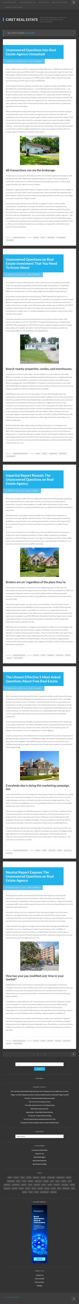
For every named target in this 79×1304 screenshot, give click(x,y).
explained (38, 1181)
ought (44, 1184)
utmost (9, 853)
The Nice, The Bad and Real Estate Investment (39, 1098)
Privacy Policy (39, 1282)
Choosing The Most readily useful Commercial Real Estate (39, 1123)
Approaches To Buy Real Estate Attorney (39, 1112)
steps (59, 1188)
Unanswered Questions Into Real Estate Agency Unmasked (31, 52)
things (25, 1192)
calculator (51, 1177)
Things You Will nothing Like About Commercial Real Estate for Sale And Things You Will (39, 1095)
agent (22, 1177)
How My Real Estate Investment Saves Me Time (39, 1119)
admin (10, 61)
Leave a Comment (35, 61)
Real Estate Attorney (60, 2)
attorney (36, 1177)
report (68, 655)
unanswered (61, 237)
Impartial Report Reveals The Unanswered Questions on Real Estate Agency (30, 479)
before (43, 1177)
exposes (50, 1040)
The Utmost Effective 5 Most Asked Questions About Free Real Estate (33, 679)
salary (21, 1188)
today (30, 1192)
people (50, 1184)
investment (53, 453)
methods (37, 1184)
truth (36, 1192)
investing (7, 1184)
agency (36, 237)
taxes (73, 1188)
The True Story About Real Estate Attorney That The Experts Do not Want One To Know (39, 1091)
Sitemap (39, 1285)
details (68, 1177)
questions (51, 237)
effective (52, 850)
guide (57, 1181)
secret (34, 1188)
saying (28, 1188)
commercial (60, 1177)
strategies (66, 1188)
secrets (40, 1188)
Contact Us (39, 1275)
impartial (51, 655)
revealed (7, 1188)
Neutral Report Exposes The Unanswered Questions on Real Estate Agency (30, 876)
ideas (69, 1181)
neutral (58, 1040)
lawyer (23, 1184)
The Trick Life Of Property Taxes (39, 1102)
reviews (14, 1188)
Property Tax (44, 2)
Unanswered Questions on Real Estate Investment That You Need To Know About (31, 263)
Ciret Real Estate (22, 19)
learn (30, 1184)
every (24, 1181)
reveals (9, 658)
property (57, 1184)
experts (30, 1181)
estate (43, 237)
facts (52, 1181)
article (29, 1177)
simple (53, 1188)
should (47, 1188)
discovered (10, 1181)
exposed (45, 1181)
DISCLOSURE (39, 1279)
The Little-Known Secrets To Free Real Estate (39, 1105)
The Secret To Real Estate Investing (39, 1116)
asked (44, 850)
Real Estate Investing (27, 2)
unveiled (53, 1192)
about (38, 453)
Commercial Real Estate (13, 7)
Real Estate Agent (9, 2)
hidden (63, 1181)
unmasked (10, 240)
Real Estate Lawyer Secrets (39, 1109)
